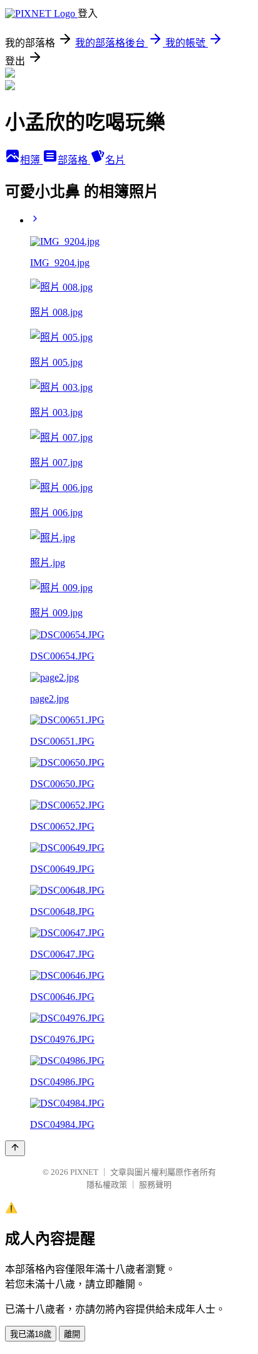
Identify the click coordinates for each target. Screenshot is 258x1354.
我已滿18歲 (30, 1334)
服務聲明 (155, 1184)
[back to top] (15, 1148)
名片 (115, 160)
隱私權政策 (106, 1184)
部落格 (74, 160)
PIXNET (84, 1172)
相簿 (31, 160)
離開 (72, 1334)
